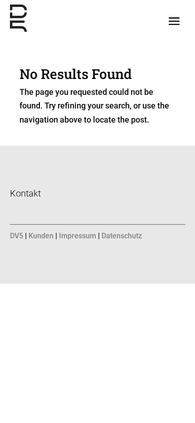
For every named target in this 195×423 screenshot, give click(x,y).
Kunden (41, 235)
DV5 (16, 235)
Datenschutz (122, 235)
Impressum (77, 235)
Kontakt (25, 193)
